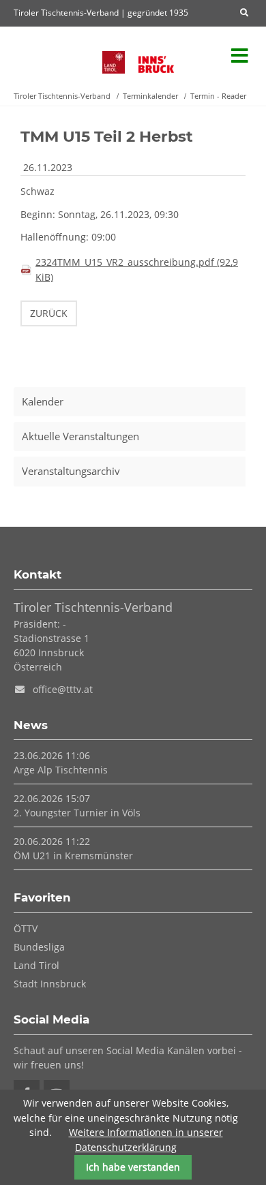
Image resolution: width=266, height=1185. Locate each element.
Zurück (49, 313)
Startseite (51, 56)
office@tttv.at (63, 689)
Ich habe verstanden (133, 1166)
